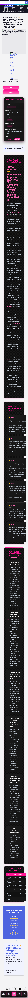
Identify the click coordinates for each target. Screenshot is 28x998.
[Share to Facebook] (11, 989)
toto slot (9, 306)
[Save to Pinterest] (20, 989)
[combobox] (12, 2)
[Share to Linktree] (16, 989)
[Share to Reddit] (24, 989)
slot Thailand (16, 324)
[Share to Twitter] (7, 989)
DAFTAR (11, 92)
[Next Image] (25, 42)
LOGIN (11, 87)
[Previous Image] (3, 42)
